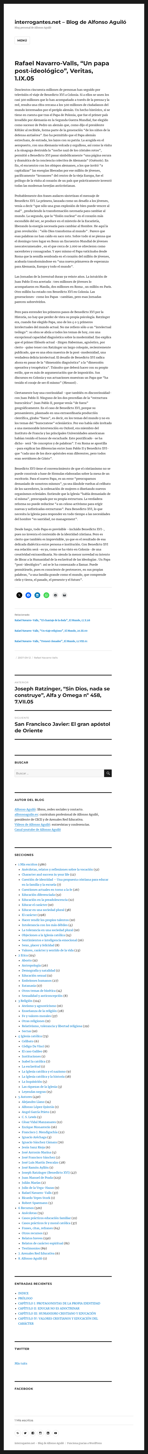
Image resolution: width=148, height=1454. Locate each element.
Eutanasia (29, 985)
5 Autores (25, 1097)
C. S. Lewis (29, 1117)
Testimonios (31, 1248)
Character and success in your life (45, 874)
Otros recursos (32, 1233)
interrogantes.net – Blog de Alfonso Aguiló (70, 22)
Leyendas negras (34, 1092)
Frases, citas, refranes (37, 1228)
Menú (22, 40)
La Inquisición (32, 1081)
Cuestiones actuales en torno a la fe (47, 889)
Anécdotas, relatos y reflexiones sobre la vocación (57, 869)
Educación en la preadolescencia (45, 900)
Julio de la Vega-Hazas (38, 1188)
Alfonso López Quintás (38, 1107)
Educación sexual (34, 975)
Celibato (28, 1041)
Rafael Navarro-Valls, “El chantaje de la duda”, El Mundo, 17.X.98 (52, 620)
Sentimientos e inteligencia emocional (49, 940)
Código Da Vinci (33, 1046)
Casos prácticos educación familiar (46, 1218)
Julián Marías (31, 1182)
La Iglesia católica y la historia (43, 1076)
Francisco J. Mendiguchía (40, 1132)
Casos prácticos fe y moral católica (46, 1223)
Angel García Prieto (35, 1112)
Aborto (27, 960)
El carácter (29, 915)
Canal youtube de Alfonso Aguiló (38, 829)
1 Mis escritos (27, 864)
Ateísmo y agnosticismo (39, 1006)
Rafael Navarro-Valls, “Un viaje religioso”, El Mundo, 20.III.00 (51, 630)
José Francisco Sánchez (38, 1157)
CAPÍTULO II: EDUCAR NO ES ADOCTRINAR (48, 1308)
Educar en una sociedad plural (43, 910)
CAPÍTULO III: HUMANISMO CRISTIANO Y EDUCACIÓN (57, 1313)
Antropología (31, 965)
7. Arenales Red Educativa (36, 1253)
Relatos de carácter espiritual (42, 1243)
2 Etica (23, 955)
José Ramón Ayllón (35, 1167)
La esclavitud (31, 1066)
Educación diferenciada (38, 895)
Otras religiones (33, 1021)
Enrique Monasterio (36, 1127)
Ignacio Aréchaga (34, 1137)
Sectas (26, 1031)
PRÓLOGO (25, 1298)
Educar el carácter (34, 905)
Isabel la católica (33, 1061)
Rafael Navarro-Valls (46, 657)
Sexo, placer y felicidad (38, 945)
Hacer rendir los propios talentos (45, 920)
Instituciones (31, 1056)
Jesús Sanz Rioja (33, 1147)
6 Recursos (26, 1208)
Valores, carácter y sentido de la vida (48, 950)
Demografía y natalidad (38, 970)
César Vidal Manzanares (39, 1122)
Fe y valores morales (36, 1016)
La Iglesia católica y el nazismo (44, 1071)
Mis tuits (21, 1363)
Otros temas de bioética (39, 990)
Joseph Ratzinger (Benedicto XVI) (46, 1172)
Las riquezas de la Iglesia (39, 1086)
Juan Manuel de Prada (37, 1177)
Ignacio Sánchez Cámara (39, 1142)
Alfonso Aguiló (25, 809)
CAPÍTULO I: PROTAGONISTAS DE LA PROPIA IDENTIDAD (59, 1303)
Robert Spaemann (35, 1203)
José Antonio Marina (36, 1152)
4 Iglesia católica (30, 1036)
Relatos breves (32, 1238)
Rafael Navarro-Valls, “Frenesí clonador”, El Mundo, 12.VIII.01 (51, 641)
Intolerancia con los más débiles (45, 925)
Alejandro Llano (33, 1102)
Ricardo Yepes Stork (36, 1198)
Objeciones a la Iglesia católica (43, 935)
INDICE (23, 1293)
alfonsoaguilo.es (26, 814)
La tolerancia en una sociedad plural (47, 930)
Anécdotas (29, 1213)
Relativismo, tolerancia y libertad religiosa (52, 1026)
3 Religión (25, 1001)
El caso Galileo (32, 1051)
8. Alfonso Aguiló (30, 1258)
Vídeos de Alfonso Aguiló (32, 824)
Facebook (24, 1388)
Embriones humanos (37, 980)
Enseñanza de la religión (39, 1011)
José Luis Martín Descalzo (40, 1162)
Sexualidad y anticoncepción (42, 996)
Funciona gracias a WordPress (84, 1443)
